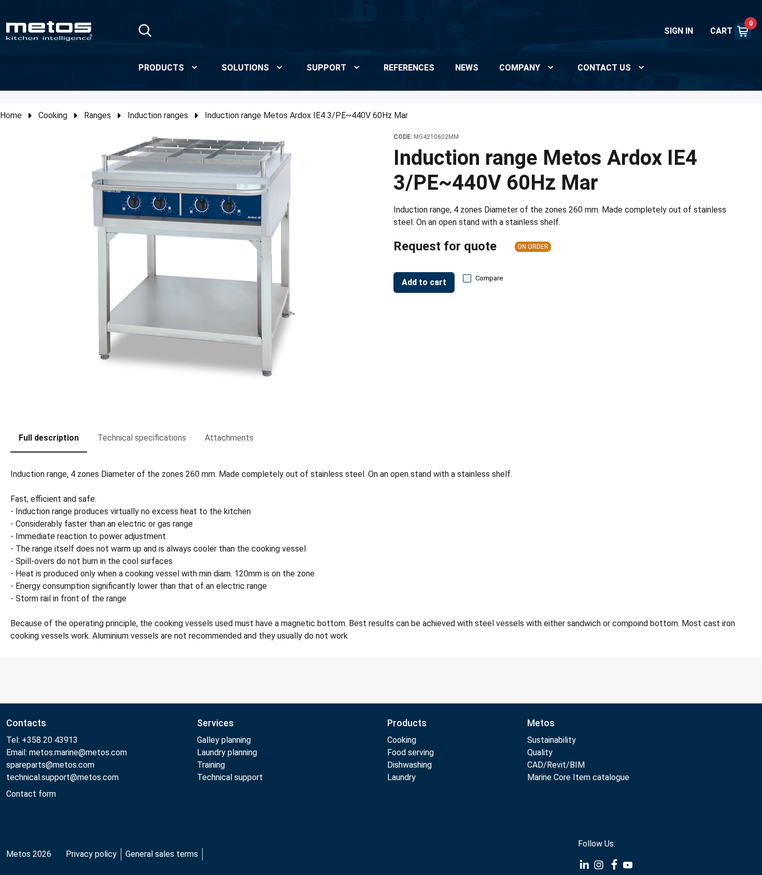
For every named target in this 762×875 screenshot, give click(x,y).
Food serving (410, 752)
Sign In (678, 31)
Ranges (97, 115)
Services (215, 722)
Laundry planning (227, 752)
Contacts (26, 722)
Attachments (229, 438)
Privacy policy (91, 854)
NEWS (466, 68)
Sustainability (551, 740)
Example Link (584, 865)
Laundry (401, 777)
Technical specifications (141, 438)
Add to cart (424, 282)
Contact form (31, 794)
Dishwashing (409, 765)
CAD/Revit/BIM (556, 765)
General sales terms (161, 854)
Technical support (230, 777)
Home (11, 115)
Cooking (52, 115)
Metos (541, 722)
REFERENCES (409, 68)
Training (211, 765)
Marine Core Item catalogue (578, 777)
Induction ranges (158, 115)
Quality (540, 752)
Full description (49, 438)
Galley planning (224, 740)
